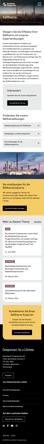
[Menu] (39, 4)
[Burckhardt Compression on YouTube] (12, 426)
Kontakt (8, 375)
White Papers (10, 261)
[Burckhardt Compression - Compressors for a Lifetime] (9, 4)
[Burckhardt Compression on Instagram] (17, 426)
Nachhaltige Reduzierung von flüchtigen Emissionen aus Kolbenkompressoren (18, 269)
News (7, 229)
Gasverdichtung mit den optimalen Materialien (20, 292)
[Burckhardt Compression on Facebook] (8, 426)
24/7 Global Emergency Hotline (15, 381)
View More (37, 222)
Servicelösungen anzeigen (15, 208)
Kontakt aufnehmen (22, 332)
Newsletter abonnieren (14, 419)
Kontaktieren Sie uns (17, 103)
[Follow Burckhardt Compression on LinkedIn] (4, 426)
